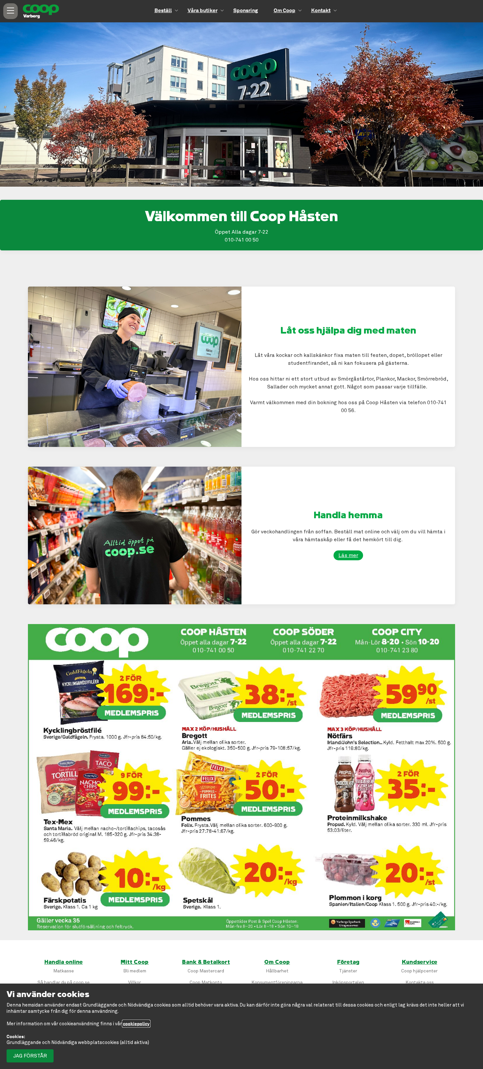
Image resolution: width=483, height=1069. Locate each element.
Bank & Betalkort (206, 962)
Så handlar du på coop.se (63, 982)
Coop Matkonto (206, 982)
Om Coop (284, 10)
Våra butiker (203, 10)
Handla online (63, 962)
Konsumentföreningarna (277, 982)
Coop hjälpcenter (419, 971)
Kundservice (419, 962)
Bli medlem (134, 971)
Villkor (134, 982)
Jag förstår (30, 1056)
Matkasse (63, 971)
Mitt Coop (135, 962)
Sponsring (245, 10)
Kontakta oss (419, 982)
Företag (348, 962)
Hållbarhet (277, 971)
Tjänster (348, 971)
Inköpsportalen (348, 982)
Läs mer (348, 555)
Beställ (163, 10)
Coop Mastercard (206, 971)
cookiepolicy (136, 1024)
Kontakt (321, 10)
